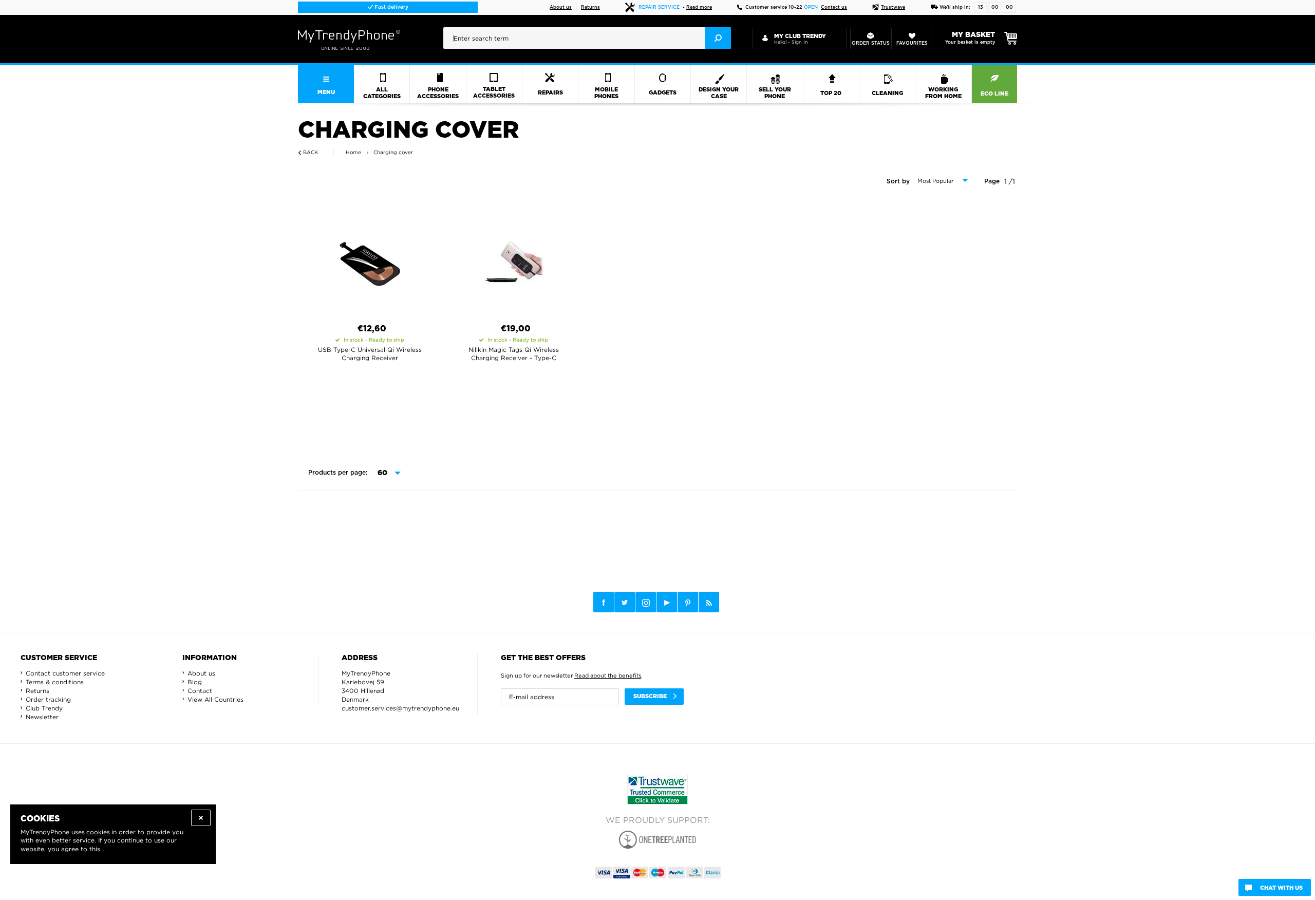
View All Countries (215, 699)
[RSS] (709, 602)
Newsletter (42, 717)
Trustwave (893, 7)
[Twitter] (624, 602)
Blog (194, 682)
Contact (199, 690)
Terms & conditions (55, 682)
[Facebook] (603, 602)
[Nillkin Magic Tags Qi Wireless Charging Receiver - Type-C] (513, 260)
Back (310, 152)
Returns (590, 7)
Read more (699, 7)
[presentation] (587, 38)
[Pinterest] (688, 602)
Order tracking (48, 699)
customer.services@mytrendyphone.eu (400, 708)
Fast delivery (390, 7)
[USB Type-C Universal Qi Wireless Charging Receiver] (370, 260)
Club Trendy (44, 708)
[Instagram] (645, 602)
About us (561, 7)
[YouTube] (666, 602)
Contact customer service (65, 673)
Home (353, 152)
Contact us (834, 7)
